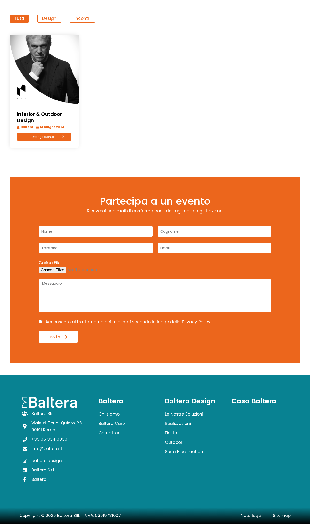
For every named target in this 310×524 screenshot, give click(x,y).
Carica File (50, 263)
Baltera (111, 401)
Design (49, 18)
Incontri (82, 18)
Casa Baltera (254, 401)
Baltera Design (190, 401)
